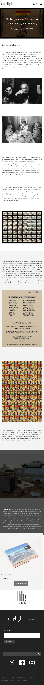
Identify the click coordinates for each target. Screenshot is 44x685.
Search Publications (10, 649)
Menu (41, 4)
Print (4, 677)
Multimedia (21, 677)
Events (31, 677)
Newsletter (15, 681)
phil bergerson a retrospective (9, 575)
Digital (12, 677)
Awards (5, 681)
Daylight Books (8, 4)
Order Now (21, 583)
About (25, 681)
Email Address (11, 631)
